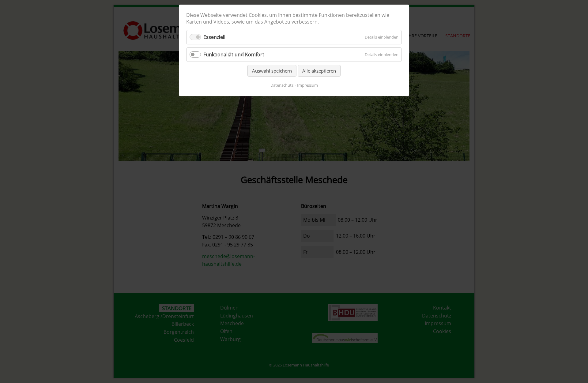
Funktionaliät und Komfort (233, 54)
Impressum (307, 85)
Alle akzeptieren (319, 71)
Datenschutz (281, 85)
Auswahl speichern (272, 71)
